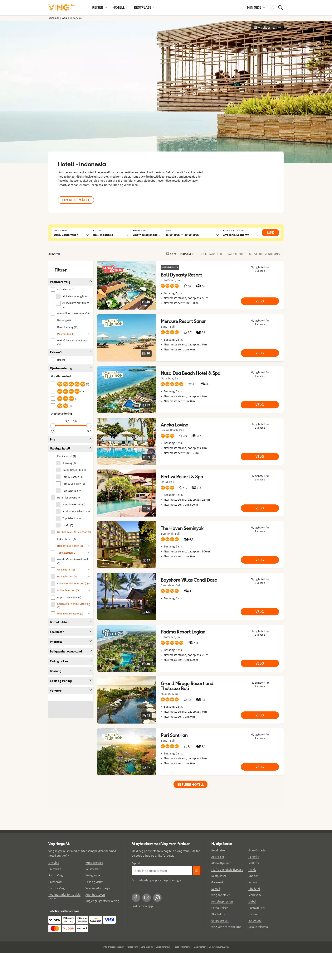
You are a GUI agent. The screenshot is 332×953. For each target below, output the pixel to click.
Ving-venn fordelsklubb (226, 927)
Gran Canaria (256, 850)
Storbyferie (218, 914)
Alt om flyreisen (221, 863)
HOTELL (118, 7)
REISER (97, 7)
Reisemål (56, 352)
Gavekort (217, 882)
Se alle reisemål (258, 927)
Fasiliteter (57, 632)
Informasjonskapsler (113, 946)
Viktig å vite (92, 875)
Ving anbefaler (220, 895)
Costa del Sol (256, 908)
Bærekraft (54, 869)
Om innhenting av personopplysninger (156, 880)
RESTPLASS (143, 7)
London (253, 914)
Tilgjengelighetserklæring (102, 901)
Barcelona (254, 920)
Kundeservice (94, 862)
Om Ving (53, 862)
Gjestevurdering (61, 368)
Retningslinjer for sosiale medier (64, 896)
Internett (56, 641)
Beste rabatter (211, 254)
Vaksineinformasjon (98, 888)
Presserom (55, 882)
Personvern (132, 946)
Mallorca (254, 863)
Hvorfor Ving (56, 888)
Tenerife (253, 857)
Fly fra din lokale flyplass (227, 869)
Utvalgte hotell (60, 448)
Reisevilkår (92, 869)
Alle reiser (217, 857)
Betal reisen (219, 850)
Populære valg (60, 282)
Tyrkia (252, 869)
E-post (136, 863)
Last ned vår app (142, 906)
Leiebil (215, 888)
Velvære (56, 690)
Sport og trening (61, 681)
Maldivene (255, 895)
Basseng (55, 671)
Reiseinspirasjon (222, 901)
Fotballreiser (219, 908)
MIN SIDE (254, 7)
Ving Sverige (147, 946)
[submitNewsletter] (196, 870)
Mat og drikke (59, 661)
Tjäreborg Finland (182, 946)
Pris (52, 439)
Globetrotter (200, 946)
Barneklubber (59, 622)
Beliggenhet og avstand (66, 651)
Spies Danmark (163, 946)
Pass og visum (94, 882)
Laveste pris (235, 254)
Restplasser (218, 876)
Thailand (254, 888)
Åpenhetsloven (95, 894)
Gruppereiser (220, 920)
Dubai (252, 901)
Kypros (252, 882)
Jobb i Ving (55, 875)
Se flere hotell (190, 784)
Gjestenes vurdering (264, 254)
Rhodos (253, 876)
